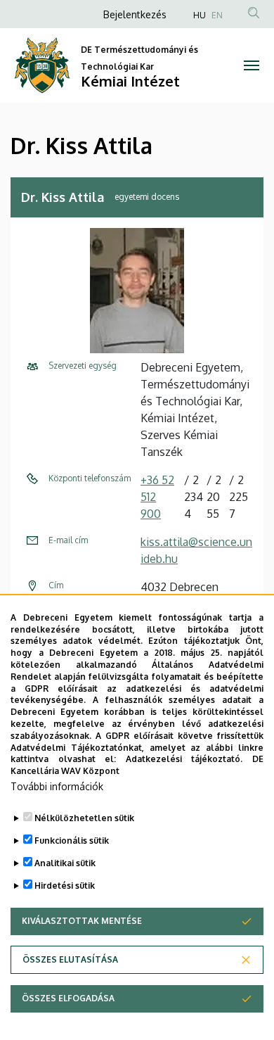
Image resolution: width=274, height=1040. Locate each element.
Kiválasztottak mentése (82, 920)
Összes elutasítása (70, 959)
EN (217, 15)
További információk (57, 786)
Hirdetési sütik (64, 885)
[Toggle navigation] (251, 65)
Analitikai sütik (65, 863)
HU (199, 15)
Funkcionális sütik (71, 840)
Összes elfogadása (68, 998)
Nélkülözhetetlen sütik (84, 818)
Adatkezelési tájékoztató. (184, 759)
